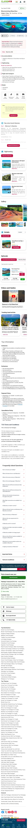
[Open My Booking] (20, 2)
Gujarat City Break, (5, 724)
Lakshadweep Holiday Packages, (8, 677)
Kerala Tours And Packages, (7, 630)
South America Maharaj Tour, (8, 788)
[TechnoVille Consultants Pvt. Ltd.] (5, 818)
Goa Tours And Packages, (19, 631)
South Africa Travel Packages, (8, 673)
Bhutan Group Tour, (5, 702)
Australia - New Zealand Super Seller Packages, (12, 775)
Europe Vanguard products (7, 790)
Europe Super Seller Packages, (8, 766)
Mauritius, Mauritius (7, 155)
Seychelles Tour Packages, (7, 671)
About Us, (15, 799)
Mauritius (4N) (6, 236)
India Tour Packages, (6, 795)
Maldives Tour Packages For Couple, (9, 719)
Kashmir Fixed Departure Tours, (8, 730)
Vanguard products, (19, 788)
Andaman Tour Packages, (18, 648)
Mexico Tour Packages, (17, 663)
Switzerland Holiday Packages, (8, 658)
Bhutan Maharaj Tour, (6, 769)
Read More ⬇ (13, 115)
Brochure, (10, 799)
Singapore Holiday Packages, (8, 633)
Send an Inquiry (21, 820)
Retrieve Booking (14, 803)
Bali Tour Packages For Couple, (8, 694)
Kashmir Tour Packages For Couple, (9, 732)
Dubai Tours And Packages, (7, 662)
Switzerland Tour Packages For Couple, (10, 696)
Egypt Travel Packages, (6, 669)
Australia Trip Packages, (6, 665)
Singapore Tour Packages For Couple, (10, 709)
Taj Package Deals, (14, 724)
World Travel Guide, (15, 797)
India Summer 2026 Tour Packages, (9, 741)
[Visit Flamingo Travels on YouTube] (9, 812)
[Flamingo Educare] (14, 818)
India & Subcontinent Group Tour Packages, (11, 726)
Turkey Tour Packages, (18, 660)
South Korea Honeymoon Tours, (8, 781)
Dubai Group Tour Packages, (7, 687)
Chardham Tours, (5, 777)
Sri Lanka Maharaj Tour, (16, 756)
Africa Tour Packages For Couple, (9, 708)
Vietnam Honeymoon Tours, (7, 786)
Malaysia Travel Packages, (7, 635)
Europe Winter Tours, (6, 756)
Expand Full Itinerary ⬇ (13, 145)
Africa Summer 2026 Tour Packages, (9, 745)
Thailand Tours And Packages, (8, 637)
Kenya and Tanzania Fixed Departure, (9, 771)
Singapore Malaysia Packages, (15, 652)
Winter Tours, (13, 754)
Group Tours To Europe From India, (9, 685)
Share (23, 8)
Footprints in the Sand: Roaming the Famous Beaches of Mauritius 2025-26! (10, 328)
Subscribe (21, 569)
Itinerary (13, 35)
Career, (9, 801)
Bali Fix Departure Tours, (6, 752)
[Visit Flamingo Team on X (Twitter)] (6, 812)
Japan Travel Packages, (17, 650)
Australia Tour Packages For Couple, (9, 706)
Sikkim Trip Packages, (19, 646)
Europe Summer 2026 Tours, (8, 743)
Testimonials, (4, 801)
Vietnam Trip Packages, (6, 650)
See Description (15, 270)
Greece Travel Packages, (7, 660)
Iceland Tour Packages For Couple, (9, 728)
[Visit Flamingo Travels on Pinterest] (12, 812)
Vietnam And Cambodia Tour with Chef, (10, 749)
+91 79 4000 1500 (18, 596)
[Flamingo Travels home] (6, 2)
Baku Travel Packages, (19, 662)
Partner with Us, (18, 801)
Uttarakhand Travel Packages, (8, 643)
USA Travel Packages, (6, 663)
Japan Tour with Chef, (6, 747)
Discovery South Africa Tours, (18, 769)
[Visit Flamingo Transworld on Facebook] (2, 812)
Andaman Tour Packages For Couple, (10, 723)
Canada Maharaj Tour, (20, 786)
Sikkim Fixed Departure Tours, (8, 734)
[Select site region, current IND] (16, 2)
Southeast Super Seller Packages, (9, 764)
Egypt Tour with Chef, (17, 751)
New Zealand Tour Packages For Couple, (10, 692)
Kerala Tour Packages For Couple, (9, 700)
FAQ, (13, 801)
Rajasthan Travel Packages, (7, 645)
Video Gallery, (4, 799)
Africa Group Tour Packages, (8, 690)
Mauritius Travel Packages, (18, 669)
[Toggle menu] (24, 2)
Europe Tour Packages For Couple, (9, 713)
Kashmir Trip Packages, (6, 648)
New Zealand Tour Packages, (8, 667)
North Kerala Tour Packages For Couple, (10, 721)
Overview (5, 35)
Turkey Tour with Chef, (6, 751)
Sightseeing (20, 35)
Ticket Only (22, 274)
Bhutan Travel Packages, (7, 631)
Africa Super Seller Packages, (8, 773)
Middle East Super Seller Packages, (9, 768)
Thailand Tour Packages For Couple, (9, 698)
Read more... (15, 168)
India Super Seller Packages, (7, 762)
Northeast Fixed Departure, (19, 752)
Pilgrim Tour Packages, (14, 777)
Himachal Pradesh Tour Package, (9, 641)
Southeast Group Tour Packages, (9, 683)
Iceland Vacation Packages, (7, 654)
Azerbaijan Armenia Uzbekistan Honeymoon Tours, (13, 785)
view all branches (13, 577)
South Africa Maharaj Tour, (7, 758)
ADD (23, 279)
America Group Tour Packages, (8, 689)
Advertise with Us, (5, 803)
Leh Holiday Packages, (6, 639)
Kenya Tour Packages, (6, 675)
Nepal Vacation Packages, (7, 646)
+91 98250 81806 (8, 596)
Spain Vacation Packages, (7, 656)
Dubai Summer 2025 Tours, (7, 717)
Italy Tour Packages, (19, 654)
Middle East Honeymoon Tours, (8, 783)
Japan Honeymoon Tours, (7, 779)
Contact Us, (21, 799)
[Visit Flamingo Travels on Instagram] (15, 812)
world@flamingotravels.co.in (10, 598)
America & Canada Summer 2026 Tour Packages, (12, 715)
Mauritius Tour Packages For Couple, (9, 711)
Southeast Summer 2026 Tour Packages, (10, 736)
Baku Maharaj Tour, (5, 754)
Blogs (21, 797)
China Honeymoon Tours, (20, 779)
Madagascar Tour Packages (7, 679)
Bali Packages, (4, 652)
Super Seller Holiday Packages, (8, 760)
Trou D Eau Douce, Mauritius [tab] (9, 259)
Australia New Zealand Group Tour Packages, (11, 704)
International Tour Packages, (19, 795)
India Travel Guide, (5, 797)
